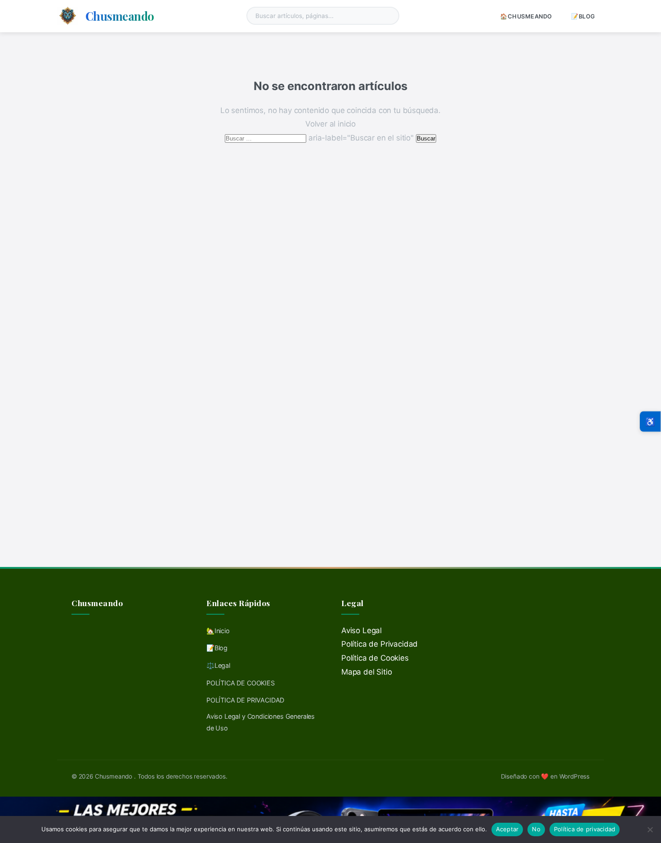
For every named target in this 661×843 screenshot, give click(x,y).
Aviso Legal (361, 630)
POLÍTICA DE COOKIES (240, 683)
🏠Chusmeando (526, 16)
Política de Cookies (375, 657)
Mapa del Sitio (366, 671)
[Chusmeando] (67, 16)
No (536, 829)
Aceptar (507, 829)
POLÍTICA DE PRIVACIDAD (245, 700)
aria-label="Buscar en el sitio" (320, 137)
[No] (649, 829)
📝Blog (583, 16)
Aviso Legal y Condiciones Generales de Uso (260, 722)
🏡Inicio (218, 631)
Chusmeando (119, 15)
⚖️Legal (218, 665)
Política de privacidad (585, 829)
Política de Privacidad (379, 643)
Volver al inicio (330, 123)
